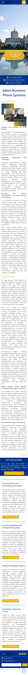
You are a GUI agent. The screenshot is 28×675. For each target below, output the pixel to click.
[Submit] (25, 664)
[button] (24, 2)
